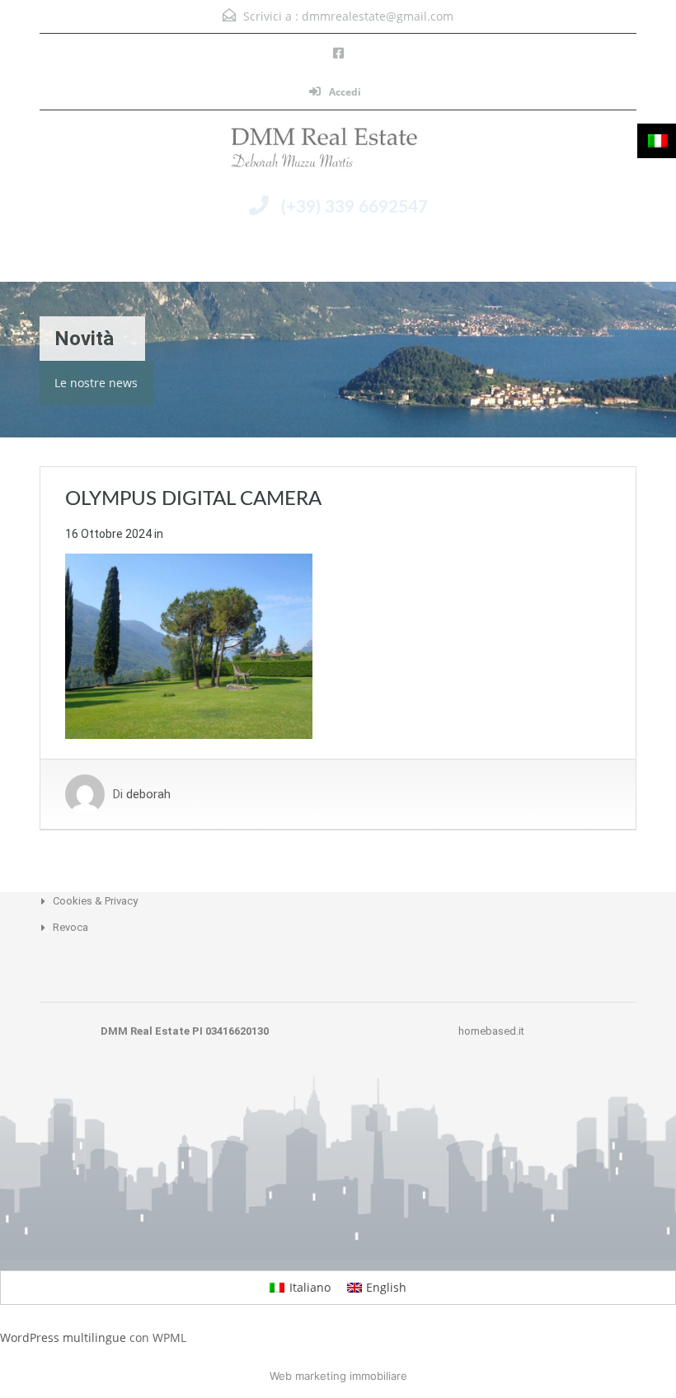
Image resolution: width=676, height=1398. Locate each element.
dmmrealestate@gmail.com (377, 16)
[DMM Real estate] (338, 151)
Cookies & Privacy (95, 901)
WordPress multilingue (63, 1337)
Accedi (343, 92)
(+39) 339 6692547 (354, 207)
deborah (148, 794)
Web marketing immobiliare (338, 1375)
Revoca (70, 927)
